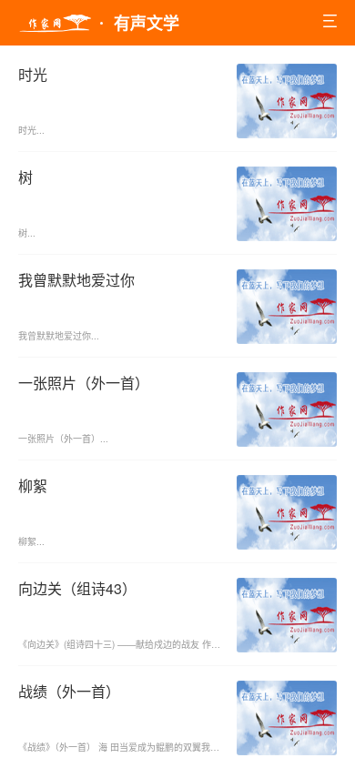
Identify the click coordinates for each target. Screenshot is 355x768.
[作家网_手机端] (54, 24)
